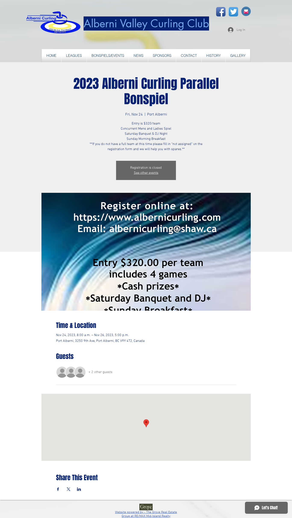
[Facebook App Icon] (221, 11)
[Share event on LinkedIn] (79, 489)
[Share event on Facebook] (58, 489)
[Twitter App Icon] (233, 11)
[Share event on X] (68, 489)
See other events (146, 173)
